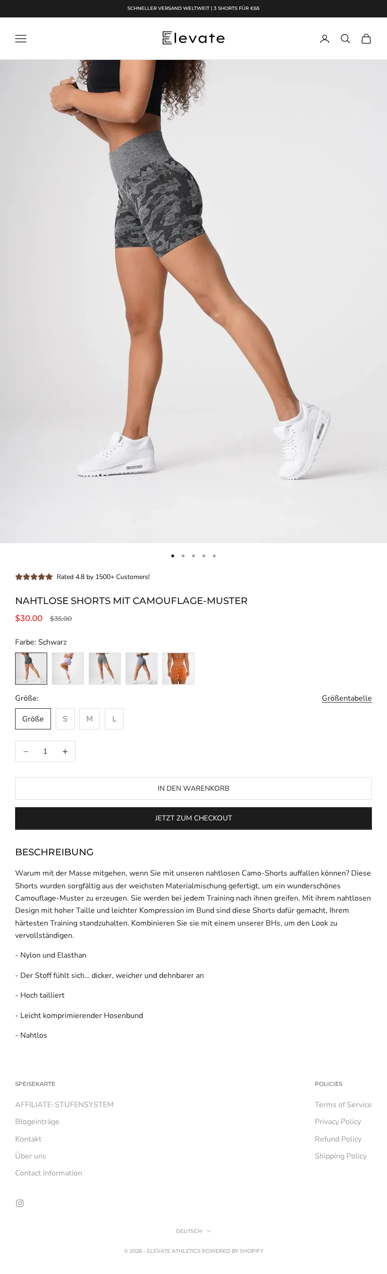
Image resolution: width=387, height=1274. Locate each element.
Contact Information (48, 1173)
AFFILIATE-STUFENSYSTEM (64, 1105)
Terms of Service (343, 1105)
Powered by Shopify (232, 1251)
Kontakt (28, 1139)
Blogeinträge (37, 1122)
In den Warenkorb (193, 788)
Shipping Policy (341, 1156)
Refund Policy (338, 1139)
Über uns (30, 1156)
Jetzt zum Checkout (193, 818)
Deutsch (189, 1231)
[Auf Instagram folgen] (20, 1203)
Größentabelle (347, 698)
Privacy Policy (338, 1122)
